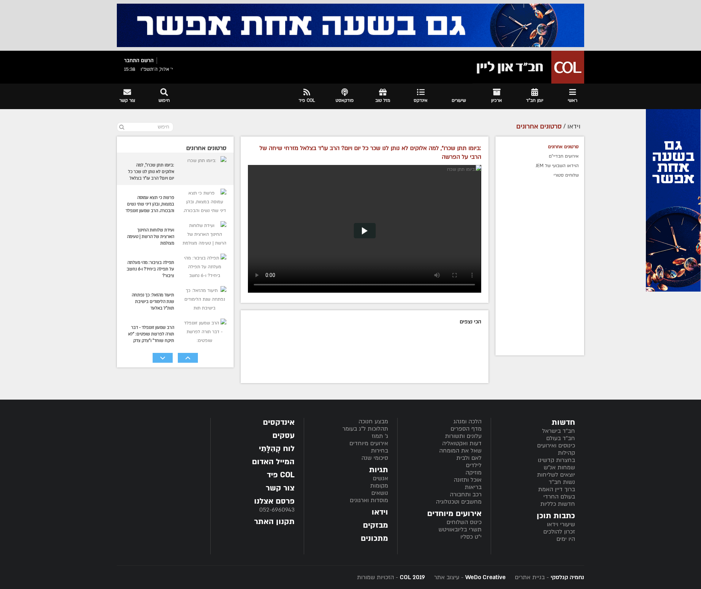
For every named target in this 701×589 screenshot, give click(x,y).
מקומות (379, 486)
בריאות (473, 487)
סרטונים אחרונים (563, 147)
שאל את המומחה (460, 451)
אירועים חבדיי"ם (564, 156)
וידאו (380, 512)
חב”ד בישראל (558, 431)
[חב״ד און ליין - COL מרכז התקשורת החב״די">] (528, 67)
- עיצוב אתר (469, 577)
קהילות (566, 453)
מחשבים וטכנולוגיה (459, 502)
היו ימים (565, 539)
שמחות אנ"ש (559, 467)
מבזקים (375, 525)
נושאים (379, 493)
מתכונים (374, 538)
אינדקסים (279, 422)
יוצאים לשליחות (556, 475)
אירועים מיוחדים (368, 443)
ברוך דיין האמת (556, 489)
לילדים (474, 465)
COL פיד (281, 475)
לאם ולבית (469, 458)
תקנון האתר (274, 521)
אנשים (380, 478)
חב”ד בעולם (560, 438)
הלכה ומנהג (467, 421)
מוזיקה (474, 473)
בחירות (379, 451)
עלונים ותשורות (463, 436)
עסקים (283, 435)
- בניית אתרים (548, 577)
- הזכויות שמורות (391, 577)
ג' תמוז (380, 436)
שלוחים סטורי (566, 175)
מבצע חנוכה (373, 421)
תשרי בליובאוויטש (460, 530)
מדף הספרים (466, 429)
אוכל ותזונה (468, 480)
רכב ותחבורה (466, 494)
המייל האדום (273, 462)
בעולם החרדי (559, 497)
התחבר (131, 60)
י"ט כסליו (471, 537)
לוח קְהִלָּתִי (277, 448)
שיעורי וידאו (561, 524)
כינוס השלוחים (464, 522)
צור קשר (280, 488)
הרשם (147, 60)
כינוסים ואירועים (556, 446)
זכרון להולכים (559, 532)
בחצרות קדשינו (556, 460)
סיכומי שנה (374, 458)
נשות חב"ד (562, 482)
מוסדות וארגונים (369, 500)
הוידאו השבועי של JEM (557, 166)
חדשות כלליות (557, 504)
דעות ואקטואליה (462, 443)
